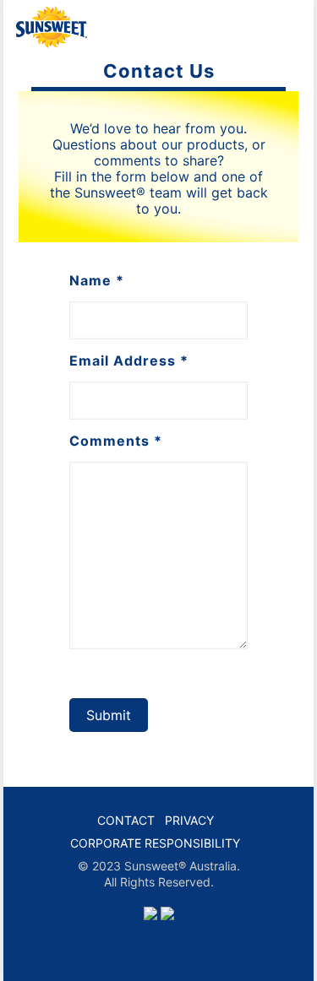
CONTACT (126, 820)
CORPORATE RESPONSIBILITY (155, 843)
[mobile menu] (290, 25)
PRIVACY (189, 820)
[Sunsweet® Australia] (51, 25)
